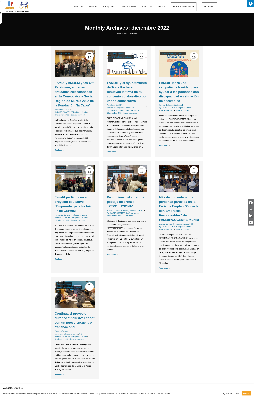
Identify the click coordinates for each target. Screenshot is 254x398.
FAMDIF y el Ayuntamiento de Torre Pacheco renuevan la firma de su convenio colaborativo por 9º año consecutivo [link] (127, 92)
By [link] (71, 112)
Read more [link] (59, 150)
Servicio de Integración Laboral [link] (121, 57)
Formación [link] (61, 168)
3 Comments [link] (128, 216)
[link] (78, 6)
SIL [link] (110, 61)
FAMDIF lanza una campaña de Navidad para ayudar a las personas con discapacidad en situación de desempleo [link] (179, 92)
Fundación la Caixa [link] (64, 53)
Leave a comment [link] (78, 115)
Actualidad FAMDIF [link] (116, 53)
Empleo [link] (164, 168)
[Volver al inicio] (18, 6)
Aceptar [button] (246, 393)
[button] (250, 3)
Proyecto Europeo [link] (64, 284)
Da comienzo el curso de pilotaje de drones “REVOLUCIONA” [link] (125, 201)
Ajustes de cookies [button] (231, 393)
